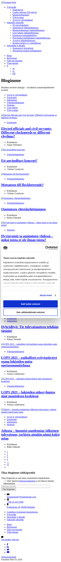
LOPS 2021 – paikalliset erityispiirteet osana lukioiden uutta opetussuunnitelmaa (29, 361)
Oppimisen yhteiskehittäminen (23, 209)
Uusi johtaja (12, 107)
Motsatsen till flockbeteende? (22, 185)
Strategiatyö (17, 10)
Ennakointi (12, 97)
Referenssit (12, 58)
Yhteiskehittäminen (15, 102)
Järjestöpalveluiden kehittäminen (27, 51)
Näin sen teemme (14, 61)
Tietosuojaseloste (8, 557)
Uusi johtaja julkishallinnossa (25, 33)
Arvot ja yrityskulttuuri (22, 20)
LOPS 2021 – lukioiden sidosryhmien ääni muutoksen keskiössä (28, 394)
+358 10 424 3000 (15, 502)
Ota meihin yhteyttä (10, 539)
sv (13, 71)
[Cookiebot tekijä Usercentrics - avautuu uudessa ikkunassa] (45, 248)
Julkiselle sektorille (15, 22)
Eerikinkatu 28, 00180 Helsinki (21, 507)
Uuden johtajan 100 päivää (24, 12)
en (13, 68)
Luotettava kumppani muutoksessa (22, 512)
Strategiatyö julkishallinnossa (25, 27)
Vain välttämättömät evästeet (30, 312)
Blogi (9, 55)
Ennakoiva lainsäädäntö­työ (24, 35)
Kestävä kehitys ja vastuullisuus (26, 43)
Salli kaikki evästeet (30, 304)
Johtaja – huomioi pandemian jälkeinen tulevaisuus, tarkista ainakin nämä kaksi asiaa (30, 434)
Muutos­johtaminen (20, 15)
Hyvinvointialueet (20, 25)
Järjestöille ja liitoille (16, 45)
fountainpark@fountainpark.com (21, 497)
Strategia (11, 105)
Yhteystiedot (12, 63)
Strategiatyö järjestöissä (22, 48)
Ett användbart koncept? (19, 160)
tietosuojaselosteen (27, 481)
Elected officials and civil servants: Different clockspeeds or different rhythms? (26, 132)
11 (8, 464)
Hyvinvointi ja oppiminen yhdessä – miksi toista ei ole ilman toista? (27, 238)
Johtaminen (12, 100)
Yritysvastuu (18, 17)
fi (7, 66)
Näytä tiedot (46, 295)
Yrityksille (11, 7)
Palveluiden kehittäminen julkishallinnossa (31, 38)
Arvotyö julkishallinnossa (23, 40)
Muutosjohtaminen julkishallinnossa (28, 30)
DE (14, 73)
